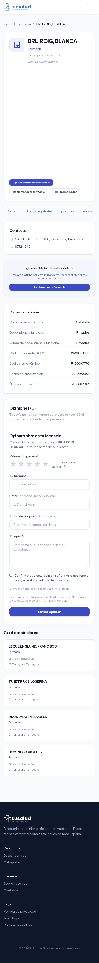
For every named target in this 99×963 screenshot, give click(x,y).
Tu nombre (17, 476)
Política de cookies (18, 925)
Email (32, 496)
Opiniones (66, 211)
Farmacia (24, 24)
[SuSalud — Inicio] (17, 7)
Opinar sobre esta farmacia (31, 182)
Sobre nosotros (15, 883)
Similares (87, 211)
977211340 (23, 246)
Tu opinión (17, 536)
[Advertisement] (49, 125)
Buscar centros (15, 855)
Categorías (12, 862)
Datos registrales (39, 211)
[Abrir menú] (91, 7)
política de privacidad (54, 580)
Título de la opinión (32, 516)
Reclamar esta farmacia (29, 192)
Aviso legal (12, 918)
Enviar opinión (49, 612)
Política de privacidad (20, 911)
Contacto (13, 211)
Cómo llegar (68, 192)
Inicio (8, 24)
